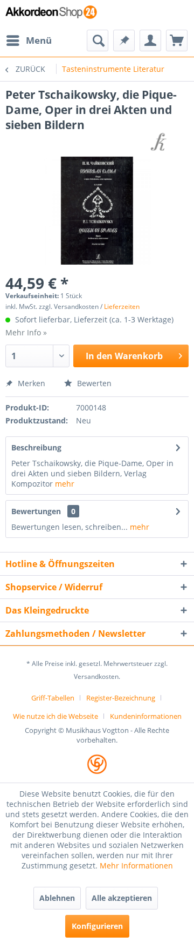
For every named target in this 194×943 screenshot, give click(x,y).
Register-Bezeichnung (120, 698)
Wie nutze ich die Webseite (55, 716)
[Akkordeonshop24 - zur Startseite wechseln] (51, 14)
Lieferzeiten (122, 306)
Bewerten (93, 383)
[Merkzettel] (124, 40)
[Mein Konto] (150, 40)
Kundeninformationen (146, 716)
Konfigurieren (97, 926)
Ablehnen (57, 898)
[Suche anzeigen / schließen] (97, 40)
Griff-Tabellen (52, 698)
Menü (39, 40)
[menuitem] (28, 40)
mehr (64, 484)
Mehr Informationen (136, 865)
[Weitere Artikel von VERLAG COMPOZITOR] (160, 141)
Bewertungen (36, 511)
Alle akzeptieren (122, 898)
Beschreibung (36, 447)
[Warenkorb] (177, 40)
